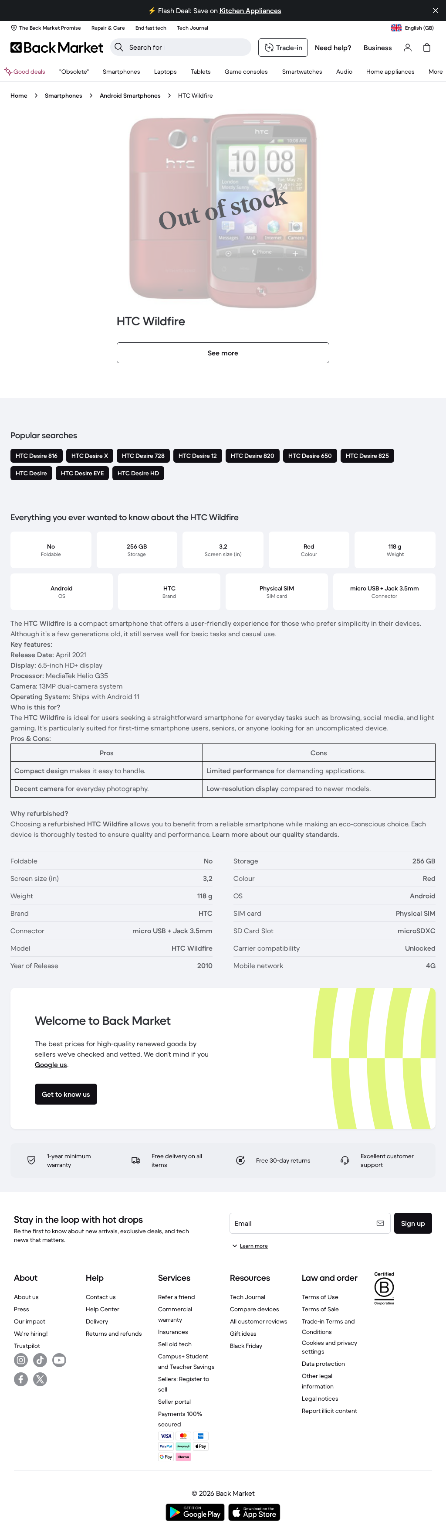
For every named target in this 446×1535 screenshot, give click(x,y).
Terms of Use (320, 1297)
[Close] (436, 10)
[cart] (427, 47)
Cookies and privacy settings (329, 1347)
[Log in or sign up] (407, 47)
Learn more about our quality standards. (275, 834)
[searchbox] (188, 47)
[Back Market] (56, 47)
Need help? (333, 47)
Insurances (173, 1332)
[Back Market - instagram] (21, 1360)
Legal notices (320, 1398)
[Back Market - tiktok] (40, 1360)
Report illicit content (329, 1411)
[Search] (119, 47)
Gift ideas (243, 1333)
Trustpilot (27, 1346)
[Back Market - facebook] (21, 1379)
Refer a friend (176, 1297)
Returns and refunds (114, 1333)
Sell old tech (175, 1344)
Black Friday (246, 1346)
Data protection (323, 1364)
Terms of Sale (320, 1309)
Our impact (29, 1321)
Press (21, 1309)
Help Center (102, 1309)
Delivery (97, 1321)
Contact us (101, 1297)
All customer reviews (258, 1321)
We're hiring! (30, 1333)
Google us (51, 1064)
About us (26, 1297)
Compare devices (254, 1309)
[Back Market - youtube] (59, 1360)
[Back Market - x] (40, 1379)
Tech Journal (247, 1297)
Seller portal (174, 1401)
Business (378, 47)
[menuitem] (121, 71)
